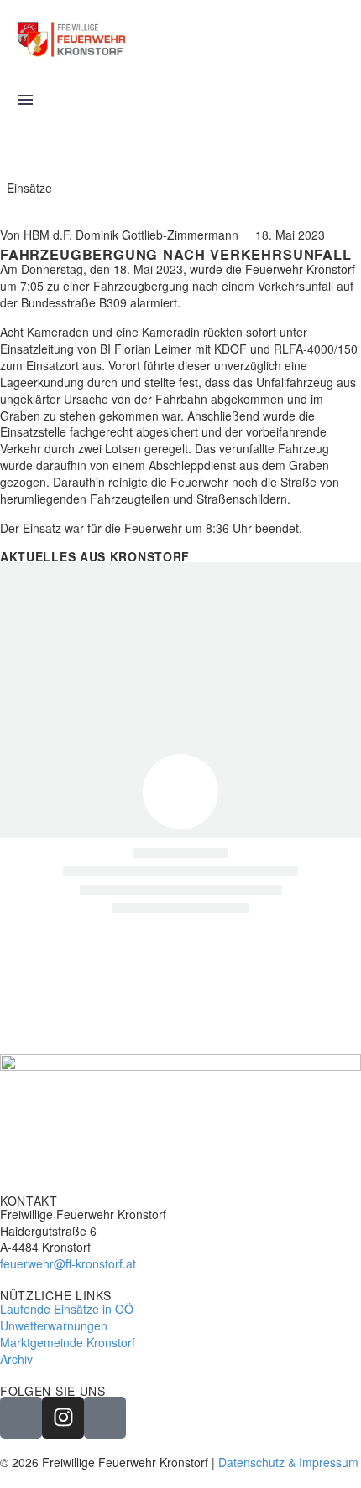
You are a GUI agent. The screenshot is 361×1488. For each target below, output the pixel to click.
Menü (25, 99)
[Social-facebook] (21, 1418)
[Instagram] (63, 1418)
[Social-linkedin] (105, 1418)
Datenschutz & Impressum (288, 1462)
